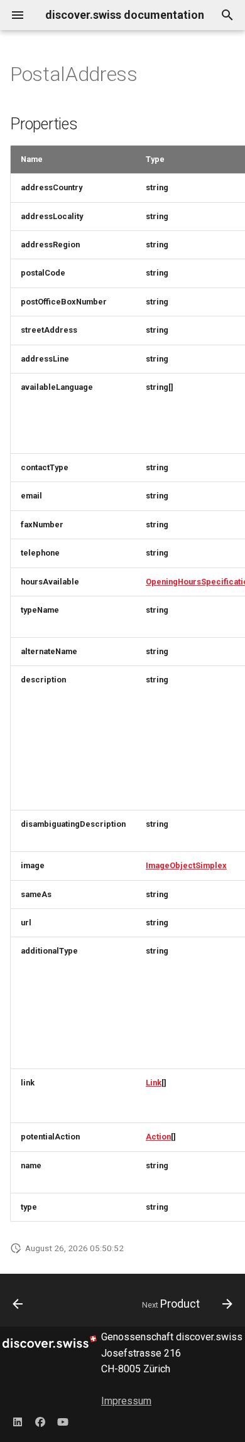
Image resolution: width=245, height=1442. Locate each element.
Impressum (126, 1401)
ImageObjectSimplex (186, 865)
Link (153, 1082)
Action (158, 1136)
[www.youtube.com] (63, 1422)
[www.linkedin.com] (18, 1422)
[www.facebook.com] (40, 1422)
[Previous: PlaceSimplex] (18, 1304)
